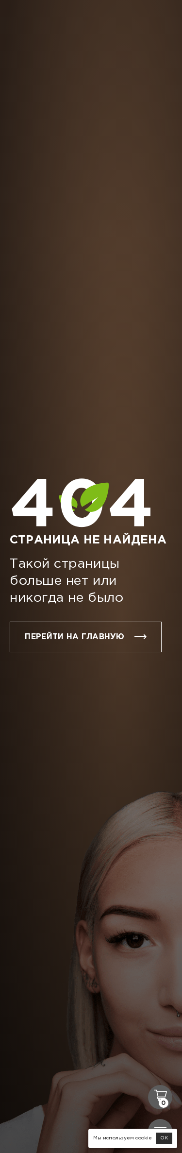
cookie (143, 1138)
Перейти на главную (74, 637)
